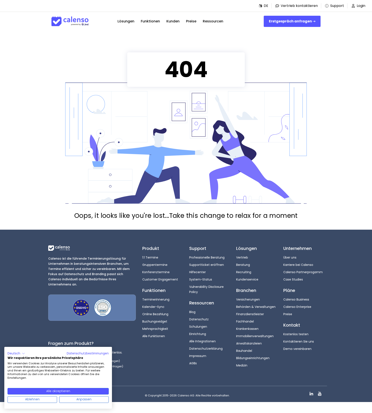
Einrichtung (197, 334)
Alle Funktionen (153, 336)
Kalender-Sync (153, 307)
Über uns (289, 257)
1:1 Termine (150, 257)
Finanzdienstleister (250, 314)
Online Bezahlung (155, 314)
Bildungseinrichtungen (253, 358)
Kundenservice (247, 279)
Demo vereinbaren (297, 349)
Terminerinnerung (155, 299)
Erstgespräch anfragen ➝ (292, 21)
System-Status (200, 279)
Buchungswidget (154, 321)
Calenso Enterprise (297, 307)
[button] (264, 5)
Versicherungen (248, 299)
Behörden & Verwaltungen (256, 307)
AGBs (193, 363)
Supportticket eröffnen (206, 265)
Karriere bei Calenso (298, 265)
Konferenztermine (156, 272)
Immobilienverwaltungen (255, 336)
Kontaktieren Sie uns (298, 341)
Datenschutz (199, 319)
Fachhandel (245, 321)
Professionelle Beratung (207, 257)
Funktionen (150, 21)
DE (266, 6)
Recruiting (243, 272)
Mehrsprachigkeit (155, 329)
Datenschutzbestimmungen (88, 353)
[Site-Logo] (69, 21)
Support (337, 5)
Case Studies (293, 279)
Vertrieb (242, 257)
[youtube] (319, 393)
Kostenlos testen (295, 334)
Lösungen (126, 21)
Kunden (173, 21)
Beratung (243, 265)
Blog (192, 312)
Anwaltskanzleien (249, 343)
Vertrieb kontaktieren (299, 5)
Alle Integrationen (202, 341)
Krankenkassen (247, 329)
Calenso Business (296, 299)
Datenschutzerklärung (206, 348)
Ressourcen (213, 21)
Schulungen (198, 326)
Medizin (241, 365)
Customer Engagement (160, 279)
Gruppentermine (154, 265)
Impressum (197, 356)
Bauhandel (244, 351)
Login (361, 5)
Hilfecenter (197, 272)
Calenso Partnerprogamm (303, 272)
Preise (191, 21)
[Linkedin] (311, 393)
